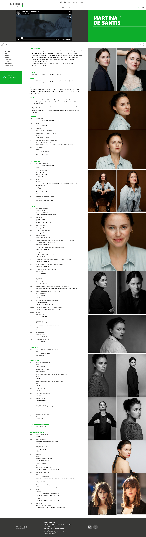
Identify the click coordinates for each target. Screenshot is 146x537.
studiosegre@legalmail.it (55, 532)
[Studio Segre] (16, 5)
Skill (6, 53)
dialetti (7, 52)
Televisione (8, 59)
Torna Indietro (65, 7)
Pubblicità (8, 63)
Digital (68, 2)
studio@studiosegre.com (56, 528)
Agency (82, 2)
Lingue (7, 50)
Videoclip (8, 67)
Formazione (8, 48)
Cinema (7, 57)
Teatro (7, 61)
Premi (7, 55)
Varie (6, 69)
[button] (120, 17)
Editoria (75, 2)
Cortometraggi (10, 65)
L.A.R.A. (53, 534)
